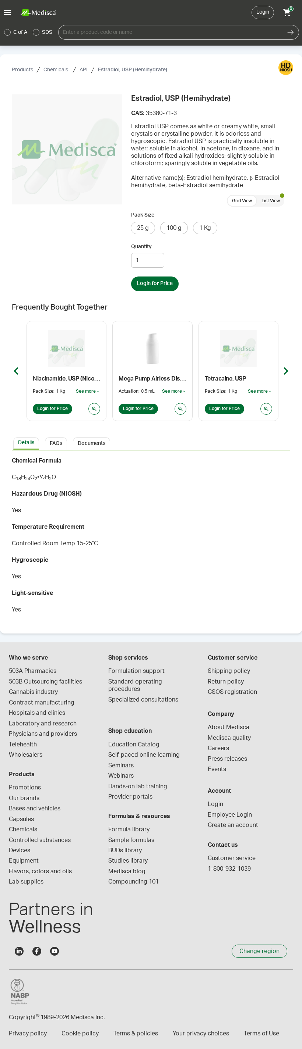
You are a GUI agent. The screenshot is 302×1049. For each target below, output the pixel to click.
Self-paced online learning (144, 755)
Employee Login (230, 815)
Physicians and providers (43, 734)
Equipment (24, 861)
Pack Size (142, 215)
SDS (47, 32)
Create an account (233, 825)
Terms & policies (135, 1033)
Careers (218, 748)
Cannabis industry (33, 692)
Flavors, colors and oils (40, 871)
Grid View (242, 201)
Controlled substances (40, 840)
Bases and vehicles (34, 808)
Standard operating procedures (136, 685)
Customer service (232, 858)
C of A (20, 32)
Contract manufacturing (41, 703)
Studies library (128, 861)
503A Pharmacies (32, 671)
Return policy (226, 682)
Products (22, 69)
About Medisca (228, 727)
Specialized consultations (143, 700)
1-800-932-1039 (229, 869)
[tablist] (151, 443)
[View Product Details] (94, 409)
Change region (259, 951)
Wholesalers (25, 755)
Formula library (129, 829)
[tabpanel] (151, 537)
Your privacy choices (201, 1033)
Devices (19, 850)
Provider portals (130, 797)
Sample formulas (131, 840)
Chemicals (56, 69)
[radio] (7, 32)
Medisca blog (126, 871)
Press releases (227, 759)
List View (270, 201)
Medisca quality (229, 738)
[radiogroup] (28, 32)
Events (217, 769)
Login (262, 12)
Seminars (121, 765)
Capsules (21, 819)
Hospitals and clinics (37, 713)
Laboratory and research (43, 724)
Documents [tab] (91, 443)
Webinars (121, 776)
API (84, 69)
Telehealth (23, 744)
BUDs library (125, 850)
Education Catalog (133, 744)
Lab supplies (26, 882)
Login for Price (155, 283)
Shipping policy (229, 671)
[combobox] (170, 32)
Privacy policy (28, 1033)
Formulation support (136, 671)
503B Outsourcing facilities (45, 682)
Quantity (141, 246)
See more (88, 391)
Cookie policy (80, 1033)
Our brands (24, 798)
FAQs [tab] (56, 443)
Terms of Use (261, 1033)
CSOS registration (232, 692)
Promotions (25, 788)
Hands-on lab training (137, 786)
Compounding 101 (133, 882)
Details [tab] (26, 442)
